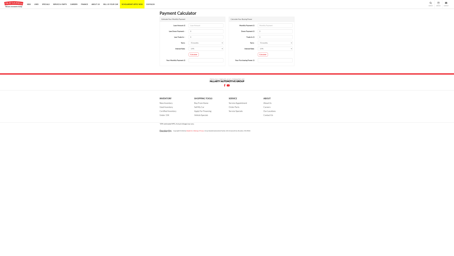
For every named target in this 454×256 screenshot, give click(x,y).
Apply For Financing (202, 111)
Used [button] (36, 4)
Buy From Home (201, 103)
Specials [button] (46, 4)
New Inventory (166, 103)
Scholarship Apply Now (132, 4)
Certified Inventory (168, 111)
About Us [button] (96, 4)
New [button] (29, 4)
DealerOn (189, 131)
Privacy (201, 131)
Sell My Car (199, 107)
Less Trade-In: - (179, 37)
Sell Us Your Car (110, 4)
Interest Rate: (180, 49)
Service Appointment (238, 103)
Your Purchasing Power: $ (244, 60)
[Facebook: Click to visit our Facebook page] (224, 86)
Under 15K (164, 115)
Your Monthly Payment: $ (175, 60)
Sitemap (196, 131)
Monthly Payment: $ (246, 25)
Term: (183, 43)
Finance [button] (84, 4)
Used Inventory (166, 107)
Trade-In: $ (250, 37)
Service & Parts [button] (60, 4)
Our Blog (150, 4)
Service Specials (236, 111)
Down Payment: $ (247, 31)
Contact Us (268, 115)
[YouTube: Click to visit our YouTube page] (228, 86)
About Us (267, 103)
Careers (73, 4)
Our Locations (269, 111)
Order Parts (234, 107)
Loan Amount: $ (179, 25)
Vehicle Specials (201, 115)
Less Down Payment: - (177, 31)
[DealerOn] (166, 131)
